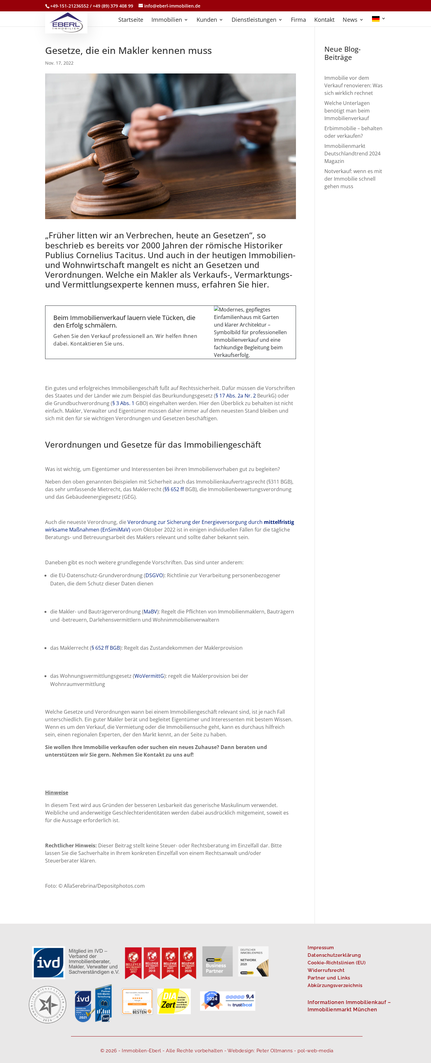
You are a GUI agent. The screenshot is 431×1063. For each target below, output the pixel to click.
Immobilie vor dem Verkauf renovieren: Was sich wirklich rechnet (353, 85)
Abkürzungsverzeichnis (335, 985)
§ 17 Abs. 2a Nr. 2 (236, 395)
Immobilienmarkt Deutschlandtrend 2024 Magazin (352, 153)
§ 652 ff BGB (106, 647)
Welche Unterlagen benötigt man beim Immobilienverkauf (347, 111)
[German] (379, 21)
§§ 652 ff (174, 489)
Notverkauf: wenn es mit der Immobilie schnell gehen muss (353, 179)
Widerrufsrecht (326, 970)
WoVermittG (149, 675)
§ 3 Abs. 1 (123, 403)
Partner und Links (329, 978)
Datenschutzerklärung (334, 955)
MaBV (150, 611)
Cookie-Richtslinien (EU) (336, 963)
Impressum (321, 947)
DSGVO (154, 575)
